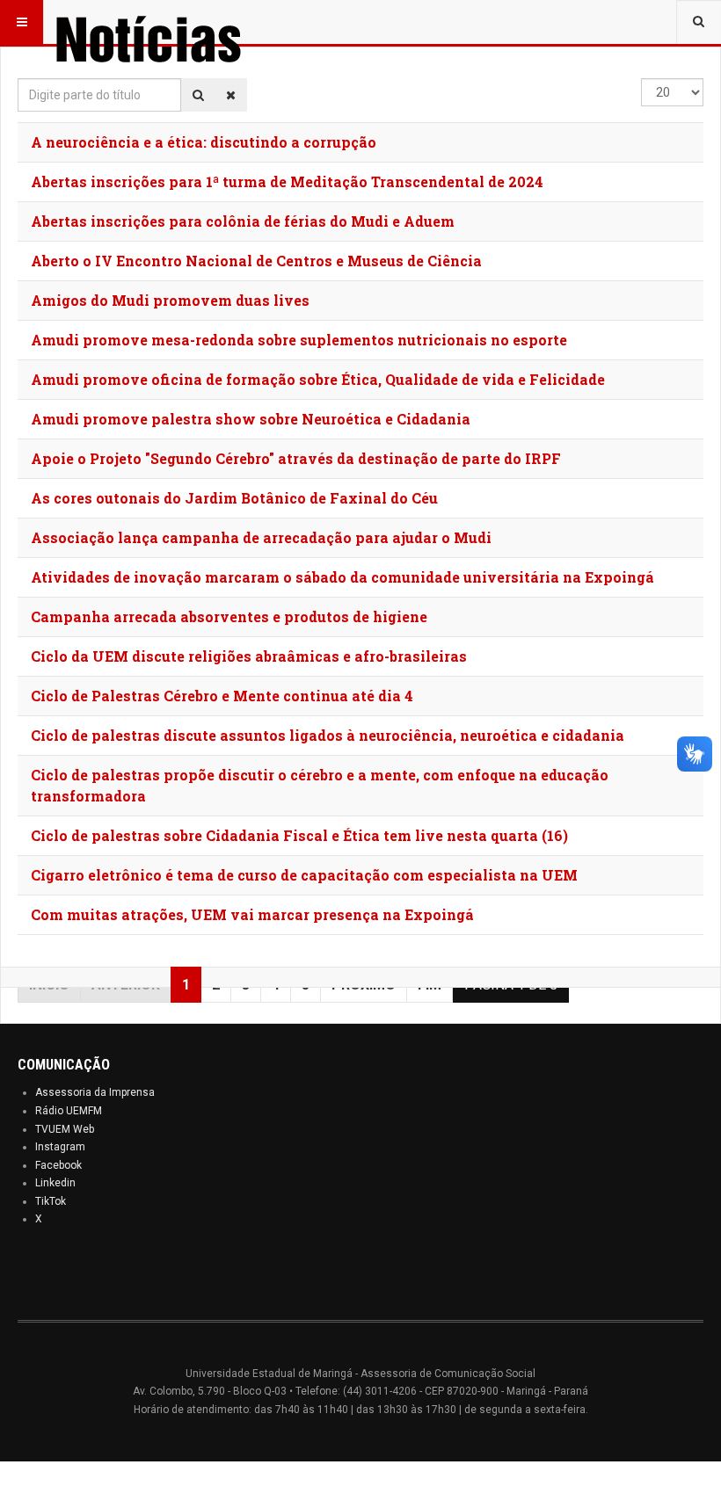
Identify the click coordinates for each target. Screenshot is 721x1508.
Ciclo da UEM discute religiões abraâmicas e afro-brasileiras (249, 656)
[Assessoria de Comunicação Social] (186, 22)
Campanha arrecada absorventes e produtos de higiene (229, 616)
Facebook (58, 1165)
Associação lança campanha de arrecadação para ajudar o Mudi (261, 537)
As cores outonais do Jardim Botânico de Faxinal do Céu (234, 498)
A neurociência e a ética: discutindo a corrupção (203, 142)
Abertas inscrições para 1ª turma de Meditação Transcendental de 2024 (287, 181)
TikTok (50, 1201)
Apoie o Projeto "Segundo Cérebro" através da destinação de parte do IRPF (296, 458)
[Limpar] (231, 95)
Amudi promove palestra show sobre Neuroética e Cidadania (250, 419)
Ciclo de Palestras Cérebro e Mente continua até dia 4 (222, 695)
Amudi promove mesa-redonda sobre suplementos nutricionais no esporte (299, 339)
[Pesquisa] (198, 95)
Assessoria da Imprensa (95, 1092)
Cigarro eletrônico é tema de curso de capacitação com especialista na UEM (304, 875)
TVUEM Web (64, 1129)
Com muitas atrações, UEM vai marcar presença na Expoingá (252, 914)
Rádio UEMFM (68, 1111)
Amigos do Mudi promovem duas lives (170, 300)
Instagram (60, 1147)
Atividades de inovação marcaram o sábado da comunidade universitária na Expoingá (342, 577)
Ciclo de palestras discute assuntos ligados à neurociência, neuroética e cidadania (327, 735)
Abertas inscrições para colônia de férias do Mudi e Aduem (243, 221)
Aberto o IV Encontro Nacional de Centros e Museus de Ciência (256, 260)
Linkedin (55, 1183)
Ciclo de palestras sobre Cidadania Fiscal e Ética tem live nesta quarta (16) (299, 835)
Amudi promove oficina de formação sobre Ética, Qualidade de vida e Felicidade (318, 379)
